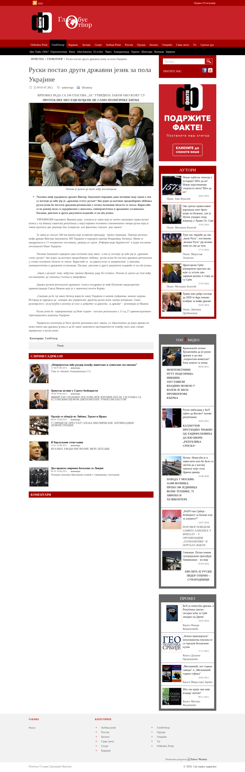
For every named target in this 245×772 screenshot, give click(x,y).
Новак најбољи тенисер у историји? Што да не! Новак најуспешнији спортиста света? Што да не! (197, 184)
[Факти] (72, 22)
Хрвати (135, 51)
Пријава (198, 2)
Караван (106, 750)
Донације (55, 766)
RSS (40, 3)
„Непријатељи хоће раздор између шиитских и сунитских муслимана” (94, 365)
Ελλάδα (98, 51)
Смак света (107, 741)
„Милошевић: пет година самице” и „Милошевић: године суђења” (197, 669)
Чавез (108, 51)
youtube (210, 70)
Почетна (37, 59)
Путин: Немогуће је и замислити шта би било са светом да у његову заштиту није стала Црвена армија (198, 465)
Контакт (67, 766)
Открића (162, 736)
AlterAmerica (84, 51)
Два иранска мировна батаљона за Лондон (77, 468)
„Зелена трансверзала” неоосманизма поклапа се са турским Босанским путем (197, 641)
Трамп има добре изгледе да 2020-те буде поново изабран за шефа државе (197, 297)
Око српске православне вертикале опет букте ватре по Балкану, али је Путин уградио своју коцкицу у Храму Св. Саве (198, 213)
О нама (44, 766)
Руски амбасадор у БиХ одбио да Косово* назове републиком (197, 413)
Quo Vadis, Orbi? (39, 51)
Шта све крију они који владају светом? (196, 691)
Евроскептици (59, 51)
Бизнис (105, 736)
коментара (68, 87)
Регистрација (209, 2)
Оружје (161, 732)
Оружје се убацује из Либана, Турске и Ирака (79, 416)
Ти (158, 741)
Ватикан (159, 51)
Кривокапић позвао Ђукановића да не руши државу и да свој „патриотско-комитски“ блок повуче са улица (197, 355)
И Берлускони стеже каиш (67, 442)
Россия (105, 732)
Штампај (87, 87)
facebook (204, 70)
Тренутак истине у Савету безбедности (74, 390)
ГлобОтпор (55, 59)
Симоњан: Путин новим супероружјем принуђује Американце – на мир (197, 555)
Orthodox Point (165, 746)
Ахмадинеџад (121, 51)
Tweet (60, 345)
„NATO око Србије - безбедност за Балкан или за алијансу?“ (197, 514)
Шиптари (146, 51)
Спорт (104, 746)
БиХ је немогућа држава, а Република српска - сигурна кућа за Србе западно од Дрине (198, 611)
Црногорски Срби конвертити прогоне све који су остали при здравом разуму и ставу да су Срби (198, 272)
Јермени (170, 51)
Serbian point (108, 727)
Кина (72, 51)
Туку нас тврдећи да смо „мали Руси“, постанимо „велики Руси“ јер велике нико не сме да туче (197, 240)
